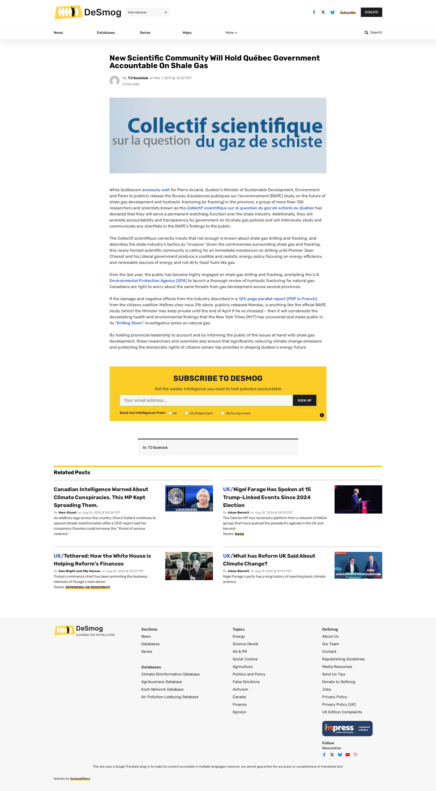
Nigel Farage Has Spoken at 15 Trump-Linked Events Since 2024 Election (267, 497)
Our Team (330, 644)
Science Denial (245, 644)
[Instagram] (355, 755)
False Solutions (246, 682)
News (146, 636)
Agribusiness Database (161, 682)
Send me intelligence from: (143, 413)
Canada (239, 697)
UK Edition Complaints (342, 712)
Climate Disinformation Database (170, 674)
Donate (371, 12)
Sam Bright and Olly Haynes (79, 571)
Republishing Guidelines (343, 659)
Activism (240, 689)
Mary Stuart (68, 512)
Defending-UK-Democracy (88, 587)
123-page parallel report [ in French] (278, 298)
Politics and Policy (249, 674)
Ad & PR (240, 651)
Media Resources (337, 666)
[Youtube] (348, 755)
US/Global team (201, 413)
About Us (330, 636)
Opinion (239, 712)
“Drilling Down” (129, 323)
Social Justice (245, 659)
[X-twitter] (323, 12)
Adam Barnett (238, 512)
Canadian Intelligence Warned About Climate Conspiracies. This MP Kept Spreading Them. (101, 497)
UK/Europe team (238, 413)
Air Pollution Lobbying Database (169, 697)
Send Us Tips (333, 674)
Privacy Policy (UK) (339, 704)
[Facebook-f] (314, 12)
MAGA (239, 534)
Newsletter (331, 748)
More (230, 33)
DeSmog (103, 12)
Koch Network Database (162, 689)
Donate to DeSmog (338, 682)
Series (146, 651)
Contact (329, 651)
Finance (240, 704)
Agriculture (243, 666)
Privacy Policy (334, 697)
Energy (239, 636)
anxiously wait (156, 189)
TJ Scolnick (138, 78)
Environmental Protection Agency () (148, 280)
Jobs (326, 689)
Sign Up (305, 400)
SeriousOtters (80, 778)
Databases (150, 644)
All (175, 413)
